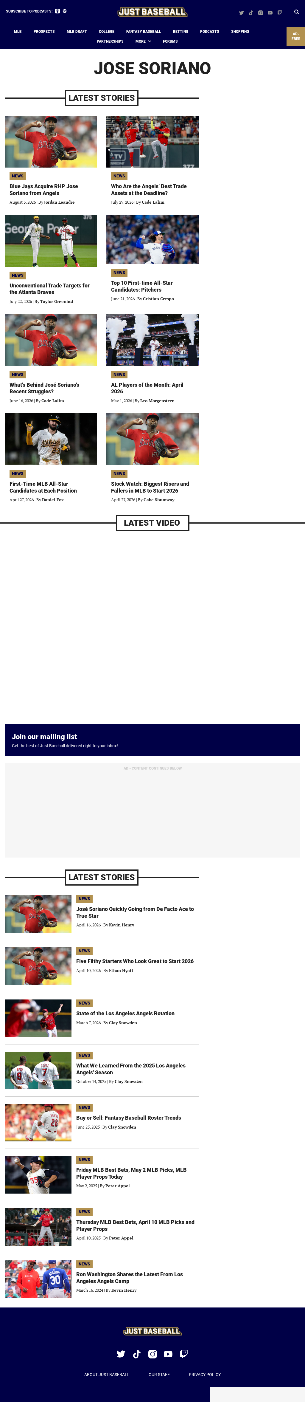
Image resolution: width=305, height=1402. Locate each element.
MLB (18, 32)
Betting (180, 32)
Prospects (44, 32)
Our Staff (159, 1374)
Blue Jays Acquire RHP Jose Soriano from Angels (44, 189)
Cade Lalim (153, 202)
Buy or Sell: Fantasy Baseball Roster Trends (128, 1118)
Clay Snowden (123, 1022)
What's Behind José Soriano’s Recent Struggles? (44, 388)
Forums (170, 41)
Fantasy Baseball (143, 32)
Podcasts (209, 32)
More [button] (141, 41)
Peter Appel (117, 1186)
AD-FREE (296, 36)
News (18, 176)
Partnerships (110, 41)
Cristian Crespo (158, 298)
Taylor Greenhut (57, 301)
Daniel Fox (53, 499)
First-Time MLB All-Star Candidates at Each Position (43, 487)
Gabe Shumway (159, 499)
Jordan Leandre (59, 202)
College (106, 32)
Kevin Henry (121, 925)
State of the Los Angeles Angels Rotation (125, 1013)
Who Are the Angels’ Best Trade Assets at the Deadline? (149, 189)
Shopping (240, 32)
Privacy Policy (205, 1374)
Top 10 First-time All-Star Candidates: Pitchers (142, 286)
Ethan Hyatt (121, 970)
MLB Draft (77, 32)
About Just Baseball (107, 1374)
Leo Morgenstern (157, 400)
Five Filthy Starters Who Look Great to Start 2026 (135, 961)
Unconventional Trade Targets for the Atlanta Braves (50, 288)
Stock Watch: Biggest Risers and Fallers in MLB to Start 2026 (150, 487)
